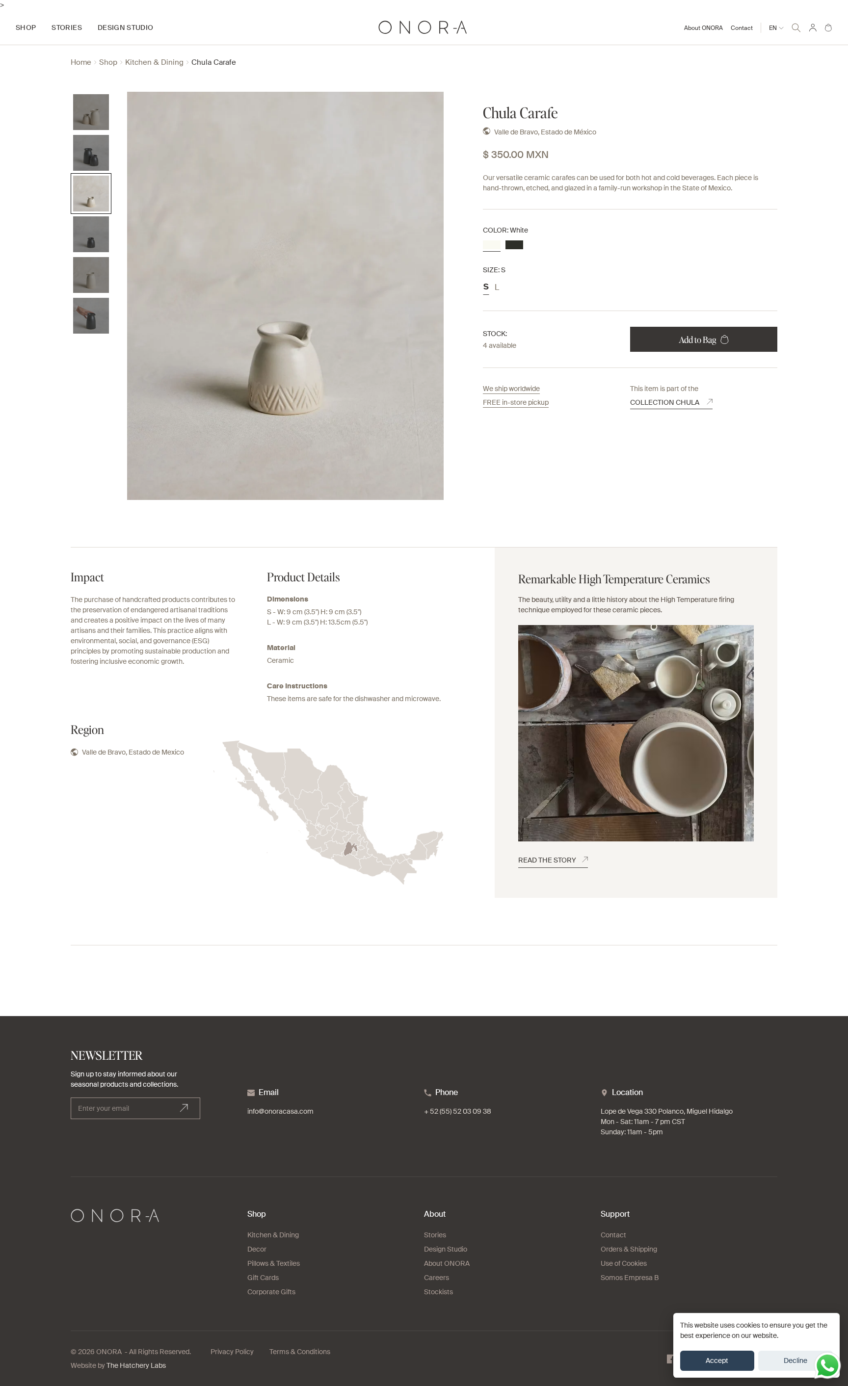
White (492, 244)
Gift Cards (263, 1277)
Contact (742, 28)
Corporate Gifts (271, 1291)
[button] (796, 26)
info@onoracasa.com (280, 1111)
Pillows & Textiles (273, 1263)
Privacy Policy (232, 1351)
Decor (256, 1249)
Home (81, 62)
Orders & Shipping (629, 1249)
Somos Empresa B (630, 1277)
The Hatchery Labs (136, 1365)
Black (514, 244)
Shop (108, 62)
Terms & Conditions (299, 1351)
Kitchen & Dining (154, 62)
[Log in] (813, 27)
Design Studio (445, 1249)
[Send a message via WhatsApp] (827, 1365)
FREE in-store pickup (516, 402)
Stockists (438, 1291)
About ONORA (703, 28)
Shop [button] (26, 27)
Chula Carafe (213, 62)
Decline (795, 1360)
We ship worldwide (511, 388)
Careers (436, 1277)
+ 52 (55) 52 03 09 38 (457, 1111)
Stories (435, 1234)
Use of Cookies (624, 1263)
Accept (717, 1360)
